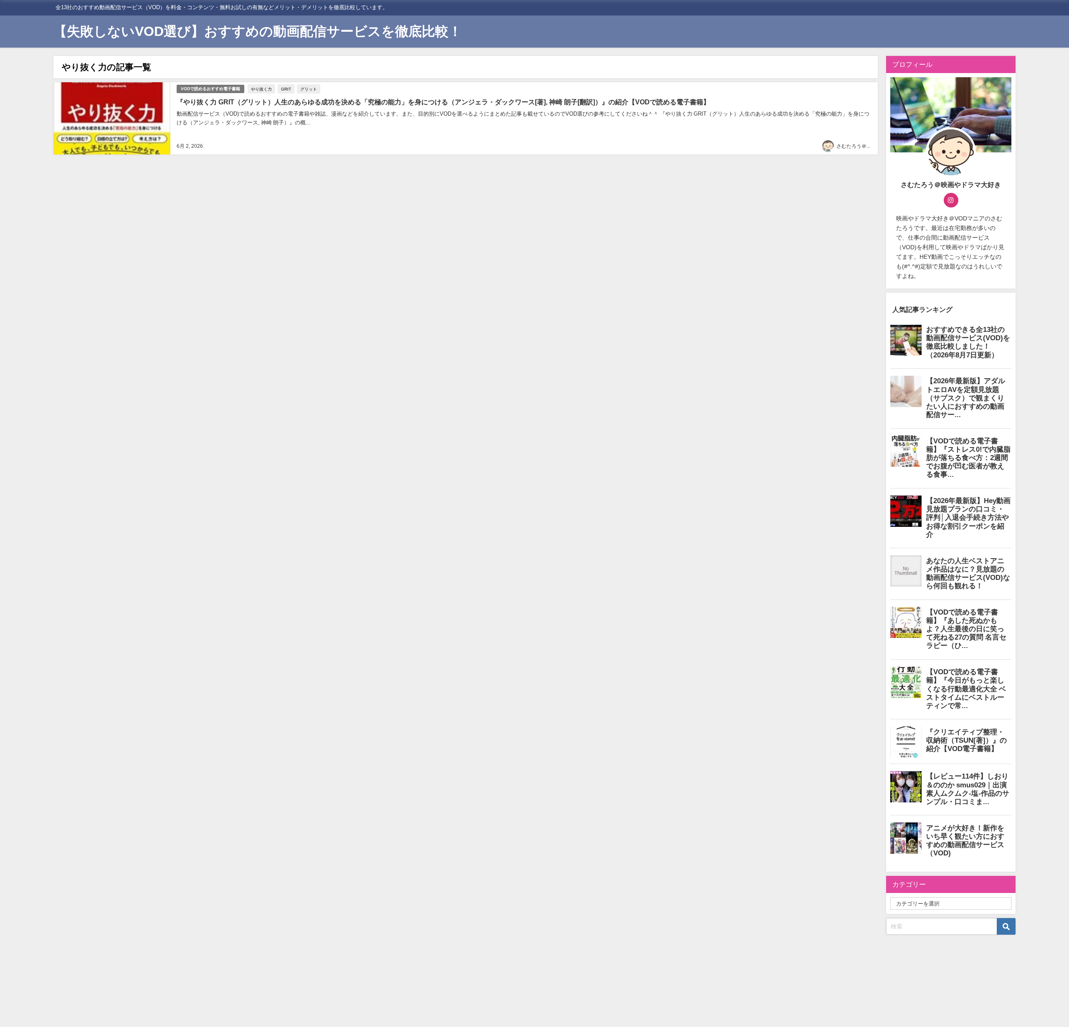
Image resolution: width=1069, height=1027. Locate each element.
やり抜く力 (261, 89)
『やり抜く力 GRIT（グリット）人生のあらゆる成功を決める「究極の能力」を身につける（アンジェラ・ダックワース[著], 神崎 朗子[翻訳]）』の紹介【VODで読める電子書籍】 (443, 102)
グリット (308, 89)
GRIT (286, 89)
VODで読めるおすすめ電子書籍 (210, 89)
